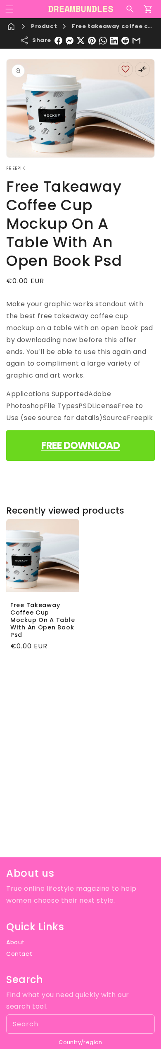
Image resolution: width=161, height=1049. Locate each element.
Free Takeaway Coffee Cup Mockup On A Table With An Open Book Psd (42, 619)
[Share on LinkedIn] (114, 41)
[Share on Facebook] (58, 41)
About (15, 942)
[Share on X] (80, 41)
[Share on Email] (136, 41)
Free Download (80, 445)
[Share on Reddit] (125, 41)
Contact (19, 954)
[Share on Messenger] (69, 41)
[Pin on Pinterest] (92, 41)
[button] (9, 9)
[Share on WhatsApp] (103, 41)
